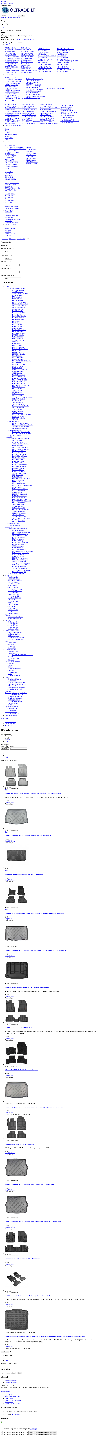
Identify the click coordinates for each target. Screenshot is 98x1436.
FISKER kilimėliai (18, 324)
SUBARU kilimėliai (63, 62)
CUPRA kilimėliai (10, 63)
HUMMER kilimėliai (27, 55)
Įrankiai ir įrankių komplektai (17, 684)
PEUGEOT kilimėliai (44, 64)
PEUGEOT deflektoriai (47, 116)
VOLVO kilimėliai (62, 71)
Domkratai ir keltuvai (11, 215)
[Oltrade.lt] (18, 14)
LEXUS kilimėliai (26, 72)
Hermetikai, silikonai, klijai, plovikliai (16, 693)
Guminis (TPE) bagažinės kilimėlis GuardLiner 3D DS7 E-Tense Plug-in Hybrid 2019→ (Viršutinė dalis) (33, 1221)
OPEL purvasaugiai (32, 82)
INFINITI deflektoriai (29, 115)
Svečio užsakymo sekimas (12, 1403)
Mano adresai (9, 1398)
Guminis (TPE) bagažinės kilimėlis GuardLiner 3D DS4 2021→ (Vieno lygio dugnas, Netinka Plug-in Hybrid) (34, 1107)
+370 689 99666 (17, 5)
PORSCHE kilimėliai (44, 71)
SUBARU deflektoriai (67, 115)
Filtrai (6, 641)
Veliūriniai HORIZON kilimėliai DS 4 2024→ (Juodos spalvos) (21, 1070)
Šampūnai (8, 129)
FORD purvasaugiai (11, 88)
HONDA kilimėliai (27, 53)
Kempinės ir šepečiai (11, 134)
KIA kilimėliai (25, 65)
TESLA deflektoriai (66, 117)
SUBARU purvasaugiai (33, 91)
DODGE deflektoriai (11, 122)
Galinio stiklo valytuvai (12, 208)
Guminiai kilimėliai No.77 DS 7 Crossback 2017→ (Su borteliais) (22, 1258)
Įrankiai (7, 677)
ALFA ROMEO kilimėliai (13, 50)
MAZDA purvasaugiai (12, 97)
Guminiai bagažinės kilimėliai (21, 432)
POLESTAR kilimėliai (19, 378)
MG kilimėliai (42, 54)
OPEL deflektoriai (45, 115)
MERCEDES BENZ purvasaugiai (15, 98)
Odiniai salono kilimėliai (19, 428)
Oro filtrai (8, 173)
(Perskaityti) (33, 1429)
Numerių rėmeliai (13, 713)
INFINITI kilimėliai (27, 56)
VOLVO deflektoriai (66, 122)
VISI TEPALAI (10, 145)
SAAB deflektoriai (66, 107)
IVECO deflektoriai (28, 113)
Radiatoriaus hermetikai (15, 694)
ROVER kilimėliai (62, 52)
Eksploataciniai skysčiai (12, 630)
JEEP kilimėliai (25, 63)
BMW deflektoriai (10, 109)
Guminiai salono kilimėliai (20, 423)
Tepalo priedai (12, 708)
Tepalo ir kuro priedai (11, 706)
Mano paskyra (5, 1391)
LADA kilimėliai (26, 67)
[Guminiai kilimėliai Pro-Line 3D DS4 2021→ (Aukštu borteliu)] (17, 1022)
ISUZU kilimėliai (26, 58)
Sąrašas (7, 741)
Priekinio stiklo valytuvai (12, 206)
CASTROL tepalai (10, 156)
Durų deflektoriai (13, 523)
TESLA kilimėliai (62, 66)
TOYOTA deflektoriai (67, 119)
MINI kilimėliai (42, 57)
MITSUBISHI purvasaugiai (34, 79)
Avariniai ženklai (10, 233)
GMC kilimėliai (17, 328)
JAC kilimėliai (16, 420)
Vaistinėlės (8, 230)
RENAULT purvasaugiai (33, 86)
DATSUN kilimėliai (18, 318)
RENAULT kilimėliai (63, 50)
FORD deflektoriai (28, 104)
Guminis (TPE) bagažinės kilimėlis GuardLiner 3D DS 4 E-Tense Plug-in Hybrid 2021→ (28, 835)
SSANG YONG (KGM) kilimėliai (67, 61)
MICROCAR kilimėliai (19, 364)
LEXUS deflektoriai (46, 104)
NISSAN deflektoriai (46, 113)
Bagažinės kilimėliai (14, 430)
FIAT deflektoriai (10, 123)
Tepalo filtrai (9, 172)
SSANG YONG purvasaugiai (35, 89)
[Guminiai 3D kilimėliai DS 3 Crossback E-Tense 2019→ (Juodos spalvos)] (17, 867)
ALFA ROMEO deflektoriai (13, 108)
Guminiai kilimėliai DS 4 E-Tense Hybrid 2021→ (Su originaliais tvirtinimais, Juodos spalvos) (30, 1295)
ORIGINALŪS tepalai (12, 152)
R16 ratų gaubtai (10, 199)
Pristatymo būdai (10, 723)
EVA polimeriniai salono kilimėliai (22, 425)
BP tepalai (11, 611)
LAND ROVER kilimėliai (29, 70)
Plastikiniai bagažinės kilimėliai (21, 433)
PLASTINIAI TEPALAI (16, 150)
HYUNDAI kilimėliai (27, 51)
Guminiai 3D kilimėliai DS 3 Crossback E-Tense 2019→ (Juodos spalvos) (24, 874)
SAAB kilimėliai (62, 54)
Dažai (6, 139)
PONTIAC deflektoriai (47, 120)
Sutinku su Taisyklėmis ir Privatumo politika (16, 1429)
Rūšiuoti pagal (5, 745)
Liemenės (8, 235)
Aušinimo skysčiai (10, 184)
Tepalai (7, 575)
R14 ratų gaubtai (10, 195)
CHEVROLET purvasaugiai (13, 79)
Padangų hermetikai (14, 700)
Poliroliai (7, 131)
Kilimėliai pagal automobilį (16, 288)
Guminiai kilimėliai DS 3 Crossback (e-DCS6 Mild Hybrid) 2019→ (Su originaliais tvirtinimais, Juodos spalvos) (35, 913)
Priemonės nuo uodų (11, 715)
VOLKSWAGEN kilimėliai (65, 69)
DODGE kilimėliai (10, 72)
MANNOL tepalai (32, 162)
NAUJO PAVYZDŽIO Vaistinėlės (22, 655)
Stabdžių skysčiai (10, 186)
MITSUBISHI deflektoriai (48, 111)
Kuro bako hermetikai (15, 696)
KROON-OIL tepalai (11, 166)
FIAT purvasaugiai (10, 86)
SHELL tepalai (31, 148)
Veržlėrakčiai (9, 217)
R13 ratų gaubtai (10, 194)
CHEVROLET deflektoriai (13, 113)
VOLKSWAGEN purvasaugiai (35, 96)
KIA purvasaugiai (10, 95)
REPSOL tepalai (31, 149)
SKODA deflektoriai (66, 110)
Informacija (4, 718)
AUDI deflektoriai (10, 106)
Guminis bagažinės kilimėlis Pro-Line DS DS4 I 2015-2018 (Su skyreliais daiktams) (27, 987)
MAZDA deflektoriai (46, 106)
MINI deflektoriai (45, 109)
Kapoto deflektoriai (14, 525)
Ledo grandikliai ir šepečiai (13, 222)
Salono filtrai (9, 177)
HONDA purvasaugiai (12, 92)
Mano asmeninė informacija (13, 1400)
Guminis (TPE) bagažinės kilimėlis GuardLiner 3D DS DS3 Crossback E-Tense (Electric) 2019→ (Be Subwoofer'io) (35, 950)
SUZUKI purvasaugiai (33, 92)
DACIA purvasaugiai (11, 85)
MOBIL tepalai (9, 159)
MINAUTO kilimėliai (19, 366)
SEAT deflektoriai (65, 109)
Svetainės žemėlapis (11, 1382)
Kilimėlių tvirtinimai (14, 435)
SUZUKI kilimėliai (62, 64)
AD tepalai (29, 156)
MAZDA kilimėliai (43, 52)
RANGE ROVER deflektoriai (49, 123)
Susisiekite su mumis (7, 3)
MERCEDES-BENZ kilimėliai (21, 414)
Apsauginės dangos (14, 675)
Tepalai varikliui (13, 577)
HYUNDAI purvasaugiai (12, 90)
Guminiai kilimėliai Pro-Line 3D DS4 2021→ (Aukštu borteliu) (21, 1028)
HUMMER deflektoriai (29, 109)
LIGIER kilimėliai (17, 352)
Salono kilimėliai (13, 421)
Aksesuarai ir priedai (11, 712)
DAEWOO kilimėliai (11, 67)
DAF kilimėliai (9, 69)
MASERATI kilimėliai (19, 416)
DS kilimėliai (16, 321)
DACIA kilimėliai (10, 65)
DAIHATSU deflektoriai (12, 120)
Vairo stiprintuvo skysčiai (16, 637)
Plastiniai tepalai (31, 160)
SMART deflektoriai (18, 522)
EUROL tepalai (31, 155)
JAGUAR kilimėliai (27, 62)
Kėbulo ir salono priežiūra (12, 662)
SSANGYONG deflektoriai (68, 112)
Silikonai (7, 136)
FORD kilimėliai (26, 50)
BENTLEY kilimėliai (18, 418)
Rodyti (3, 746)
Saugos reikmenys (10, 649)
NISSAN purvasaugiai (33, 80)
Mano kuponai (9, 1402)
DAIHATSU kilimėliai (12, 70)
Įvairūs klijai (12, 705)
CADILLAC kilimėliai (12, 56)
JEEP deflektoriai (27, 118)
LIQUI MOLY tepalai (11, 161)
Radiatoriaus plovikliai (15, 701)
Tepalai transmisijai (14, 579)
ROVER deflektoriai (66, 105)
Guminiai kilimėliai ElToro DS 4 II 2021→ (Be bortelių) (20, 1144)
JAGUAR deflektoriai (29, 116)
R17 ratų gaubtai (10, 200)
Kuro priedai (12, 710)
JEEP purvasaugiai (10, 93)
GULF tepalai (9, 157)
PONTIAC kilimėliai (44, 69)
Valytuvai (7, 615)
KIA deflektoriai (27, 120)
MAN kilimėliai (42, 50)
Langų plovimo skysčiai (12, 183)
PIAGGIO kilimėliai (44, 66)
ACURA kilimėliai (10, 48)
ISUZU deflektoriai (28, 111)
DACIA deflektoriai (11, 116)
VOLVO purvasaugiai (33, 98)
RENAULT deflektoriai (47, 122)
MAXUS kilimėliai (18, 357)
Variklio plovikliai (13, 703)
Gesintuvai (8, 232)
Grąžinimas (8, 725)
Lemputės (8, 691)
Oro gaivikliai (9, 138)
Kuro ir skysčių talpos (15, 689)
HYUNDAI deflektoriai (29, 108)
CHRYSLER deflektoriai (12, 111)
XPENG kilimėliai (17, 411)
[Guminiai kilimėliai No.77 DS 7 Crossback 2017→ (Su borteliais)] (17, 1253)
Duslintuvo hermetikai (15, 698)
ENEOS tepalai (9, 154)
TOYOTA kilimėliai (63, 68)
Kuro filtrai (8, 175)
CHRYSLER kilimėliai (12, 60)
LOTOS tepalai (31, 158)
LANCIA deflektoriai (28, 123)
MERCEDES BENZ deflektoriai (50, 108)
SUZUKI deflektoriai (66, 114)
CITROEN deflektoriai (12, 115)
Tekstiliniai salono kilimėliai (20, 426)
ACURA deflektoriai (11, 104)
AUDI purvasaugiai (11, 78)
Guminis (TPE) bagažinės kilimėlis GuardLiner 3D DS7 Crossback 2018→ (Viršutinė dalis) (29, 1184)
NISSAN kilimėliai (43, 61)
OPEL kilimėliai (42, 62)
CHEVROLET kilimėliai (12, 58)
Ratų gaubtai (8, 620)
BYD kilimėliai (17, 297)
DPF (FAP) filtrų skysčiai (12, 188)
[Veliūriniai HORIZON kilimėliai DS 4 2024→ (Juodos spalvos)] (17, 1064)
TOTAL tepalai (31, 153)
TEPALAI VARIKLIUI (16, 147)
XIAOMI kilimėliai (18, 409)
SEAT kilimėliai (61, 56)
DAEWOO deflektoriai (12, 118)
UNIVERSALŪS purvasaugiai (54, 88)
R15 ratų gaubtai (10, 197)
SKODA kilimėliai (62, 57)
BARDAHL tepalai (11, 164)
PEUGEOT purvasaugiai (33, 84)
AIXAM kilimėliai (17, 292)
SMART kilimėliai (62, 59)
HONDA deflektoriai (28, 106)
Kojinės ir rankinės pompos (13, 219)
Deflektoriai (8, 437)
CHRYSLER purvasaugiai (13, 81)
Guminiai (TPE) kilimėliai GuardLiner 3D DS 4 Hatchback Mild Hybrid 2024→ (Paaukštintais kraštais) (33, 793)
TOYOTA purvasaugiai (33, 94)
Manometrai (8, 221)
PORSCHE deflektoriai (47, 118)
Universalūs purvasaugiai (16, 573)
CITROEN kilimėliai (11, 62)
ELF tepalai (29, 151)
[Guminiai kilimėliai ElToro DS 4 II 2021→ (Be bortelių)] (17, 1138)
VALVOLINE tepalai (11, 162)
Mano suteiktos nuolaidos (12, 1396)
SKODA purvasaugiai (33, 87)
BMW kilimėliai (10, 53)
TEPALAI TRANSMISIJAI (17, 149)
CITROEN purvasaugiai (12, 83)
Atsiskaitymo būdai (10, 722)
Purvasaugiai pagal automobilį (17, 528)
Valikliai (7, 132)
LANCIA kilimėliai (27, 69)
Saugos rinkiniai (10, 228)
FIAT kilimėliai (25, 48)
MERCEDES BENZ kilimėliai (47, 56)
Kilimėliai (8, 286)
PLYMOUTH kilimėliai (45, 68)
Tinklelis (7, 740)
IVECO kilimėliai (26, 60)
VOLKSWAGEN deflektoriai (69, 121)
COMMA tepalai (31, 163)
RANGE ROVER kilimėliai (65, 49)
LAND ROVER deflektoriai (31, 122)
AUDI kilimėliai (10, 51)
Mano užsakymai (10, 1395)
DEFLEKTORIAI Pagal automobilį (19, 439)
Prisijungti (4, 1)
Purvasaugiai (8, 527)
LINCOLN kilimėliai (44, 49)
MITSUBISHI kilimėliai (45, 59)
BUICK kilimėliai (10, 55)
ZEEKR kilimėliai (17, 413)
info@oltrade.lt (15, 1414)
